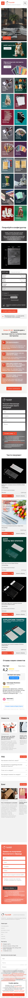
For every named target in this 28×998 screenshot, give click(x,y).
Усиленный (14, 291)
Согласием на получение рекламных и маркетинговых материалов (13, 441)
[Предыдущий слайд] (21, 10)
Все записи (22, 778)
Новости (3, 935)
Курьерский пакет (16, 266)
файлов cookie (18, 986)
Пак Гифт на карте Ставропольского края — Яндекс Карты (13, 702)
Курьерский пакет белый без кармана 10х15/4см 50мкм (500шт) (12, 638)
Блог (2, 933)
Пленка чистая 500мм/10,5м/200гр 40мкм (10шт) (12, 522)
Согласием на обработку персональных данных (13, 439)
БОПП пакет (5, 266)
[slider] (12, 241)
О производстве (5, 924)
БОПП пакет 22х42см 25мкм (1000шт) (10, 559)
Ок (13, 994)
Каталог (3, 927)
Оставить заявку (8, 431)
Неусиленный (14, 293)
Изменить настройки (19, 991)
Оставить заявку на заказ (9, 304)
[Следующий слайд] (23, 10)
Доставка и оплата (5, 929)
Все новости (22, 711)
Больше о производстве (13, 386)
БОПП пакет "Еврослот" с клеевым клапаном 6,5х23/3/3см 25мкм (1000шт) (12, 599)
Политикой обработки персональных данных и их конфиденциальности (13, 444)
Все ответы (22, 751)
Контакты (3, 937)
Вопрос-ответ (4, 931)
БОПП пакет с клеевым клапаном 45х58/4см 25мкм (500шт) (13, 483)
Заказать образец (19, 494)
